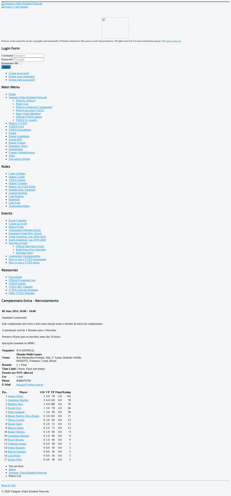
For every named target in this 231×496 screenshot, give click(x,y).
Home (12, 94)
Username (7, 55)
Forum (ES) (15, 139)
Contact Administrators (22, 152)
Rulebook (14, 199)
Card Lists (14, 202)
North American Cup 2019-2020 (27, 236)
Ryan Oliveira (16, 439)
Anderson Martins (18, 400)
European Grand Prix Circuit (25, 233)
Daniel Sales (15, 423)
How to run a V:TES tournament (27, 259)
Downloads (15, 276)
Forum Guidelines (19, 136)
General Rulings (18, 193)
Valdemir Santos (17, 443)
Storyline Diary (24, 252)
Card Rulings (16, 196)
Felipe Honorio (16, 447)
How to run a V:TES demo (24, 262)
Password (7, 59)
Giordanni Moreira (18, 435)
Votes (12, 155)
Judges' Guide (17, 176)
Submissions (16, 149)
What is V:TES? (18, 123)
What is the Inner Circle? (30, 110)
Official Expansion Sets (22, 280)
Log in (6, 67)
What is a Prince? (26, 100)
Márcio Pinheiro (17, 451)
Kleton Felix (15, 459)
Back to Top (8, 485)
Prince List (22, 103)
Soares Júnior (15, 396)
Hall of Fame (16, 226)
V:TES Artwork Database (23, 289)
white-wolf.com (173, 41)
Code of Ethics (17, 173)
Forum (12, 133)
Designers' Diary (18, 146)
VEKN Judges (17, 180)
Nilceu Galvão (16, 419)
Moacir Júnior (16, 427)
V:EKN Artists (17, 283)
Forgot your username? (22, 76)
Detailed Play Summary (22, 189)
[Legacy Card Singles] (14, 6)
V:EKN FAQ (16, 126)
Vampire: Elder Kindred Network (28, 97)
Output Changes (18, 183)
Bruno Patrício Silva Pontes (23, 415)
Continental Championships (24, 256)
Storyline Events (18, 243)
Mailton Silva (15, 404)
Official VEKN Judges (29, 116)
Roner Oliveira (16, 431)
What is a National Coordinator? (34, 107)
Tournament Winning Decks (25, 230)
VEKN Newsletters (20, 129)
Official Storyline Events (30, 246)
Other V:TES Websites (22, 293)
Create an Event (18, 223)
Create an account (19, 73)
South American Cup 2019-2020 (27, 239)
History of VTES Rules (22, 186)
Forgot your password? (22, 79)
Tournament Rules (19, 205)
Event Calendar (17, 220)
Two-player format (19, 158)
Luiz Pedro (14, 455)
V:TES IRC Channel (20, 286)
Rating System (17, 142)
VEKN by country (26, 120)
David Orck (14, 408)
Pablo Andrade (16, 412)
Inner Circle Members (28, 113)
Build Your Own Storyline (31, 249)
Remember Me (9, 63)
